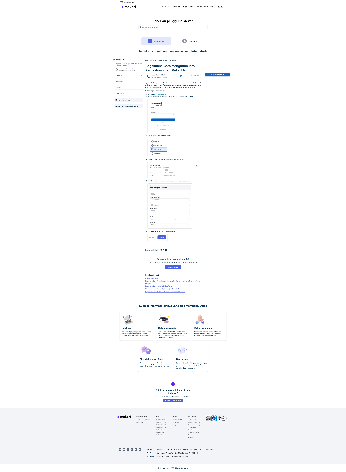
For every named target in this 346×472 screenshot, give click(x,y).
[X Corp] (163, 250)
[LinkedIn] (166, 250)
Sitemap (190, 437)
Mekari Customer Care (205, 7)
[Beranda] (128, 7)
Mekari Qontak (161, 425)
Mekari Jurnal (161, 422)
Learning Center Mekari (158, 75)
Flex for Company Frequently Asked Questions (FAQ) (162, 289)
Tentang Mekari (193, 420)
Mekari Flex (160, 430)
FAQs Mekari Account (152, 278)
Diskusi (192, 7)
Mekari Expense (161, 435)
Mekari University (194, 422)
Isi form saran (173, 267)
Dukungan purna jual (143, 420)
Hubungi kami (192, 427)
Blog (189, 435)
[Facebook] (161, 250)
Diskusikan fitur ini (217, 75)
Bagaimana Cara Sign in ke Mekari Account (159, 286)
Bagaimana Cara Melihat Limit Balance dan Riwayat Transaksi (165, 292)
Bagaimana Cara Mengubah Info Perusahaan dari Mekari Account (129, 64)
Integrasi (176, 422)
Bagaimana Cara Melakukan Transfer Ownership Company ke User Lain (126, 70)
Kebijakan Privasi (193, 432)
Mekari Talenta (161, 420)
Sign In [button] (220, 7)
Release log (176, 7)
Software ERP (177, 420)
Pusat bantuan (193, 430)
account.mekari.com (160, 94)
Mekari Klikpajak (161, 427)
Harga (185, 7)
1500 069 (209, 449)
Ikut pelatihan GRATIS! (192, 76)
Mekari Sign (160, 432)
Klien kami (139, 422)
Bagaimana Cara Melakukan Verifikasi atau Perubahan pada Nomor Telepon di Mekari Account (172, 282)
